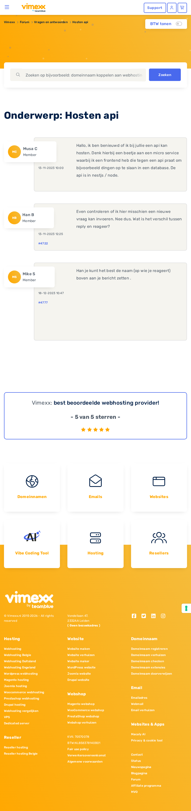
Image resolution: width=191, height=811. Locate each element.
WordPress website (81, 667)
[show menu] (7, 7)
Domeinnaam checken (147, 661)
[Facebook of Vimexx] (136, 616)
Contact (137, 754)
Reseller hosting (16, 747)
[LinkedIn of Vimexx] (155, 616)
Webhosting (12, 649)
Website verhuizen (81, 655)
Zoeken (164, 75)
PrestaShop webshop (83, 716)
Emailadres (139, 697)
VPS (7, 717)
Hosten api (80, 22)
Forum (24, 22)
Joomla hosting (15, 686)
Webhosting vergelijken (21, 711)
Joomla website (79, 673)
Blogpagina (139, 773)
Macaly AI (138, 734)
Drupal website (78, 680)
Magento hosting (16, 680)
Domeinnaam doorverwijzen (151, 673)
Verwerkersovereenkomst (86, 755)
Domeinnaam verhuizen (148, 655)
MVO (134, 792)
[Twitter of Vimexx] (145, 616)
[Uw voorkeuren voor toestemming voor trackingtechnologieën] (186, 608)
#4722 (43, 243)
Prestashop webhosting (21, 698)
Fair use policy (78, 749)
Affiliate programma (146, 785)
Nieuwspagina (141, 767)
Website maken (78, 649)
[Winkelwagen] (182, 8)
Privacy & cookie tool (147, 740)
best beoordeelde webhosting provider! (106, 402)
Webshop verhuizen (81, 722)
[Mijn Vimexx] (172, 8)
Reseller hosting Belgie (21, 753)
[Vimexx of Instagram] (164, 616)
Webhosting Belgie (17, 655)
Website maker (78, 661)
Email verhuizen (143, 710)
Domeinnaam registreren (149, 649)
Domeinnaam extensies (148, 667)
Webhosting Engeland (20, 667)
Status (136, 761)
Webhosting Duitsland (20, 661)
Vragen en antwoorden (51, 22)
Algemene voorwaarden (84, 761)
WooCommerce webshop (85, 710)
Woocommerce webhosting (24, 692)
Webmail (137, 704)
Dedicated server (16, 723)
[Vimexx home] (31, 7)
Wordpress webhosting (21, 673)
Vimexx (9, 22)
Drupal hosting (14, 704)
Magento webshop (81, 704)
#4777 (43, 302)
